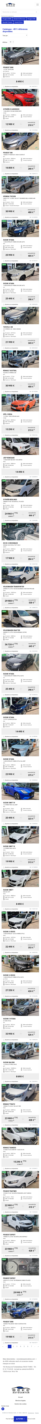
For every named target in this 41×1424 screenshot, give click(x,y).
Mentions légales (20, 1400)
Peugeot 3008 (7, 19)
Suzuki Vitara (19, 22)
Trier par (5, 35)
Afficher (5, 42)
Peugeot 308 (31, 19)
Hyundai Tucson (7, 22)
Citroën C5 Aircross (19, 19)
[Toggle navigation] (37, 5)
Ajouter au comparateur (11, 86)
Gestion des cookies (21, 1404)
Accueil (20, 1397)
